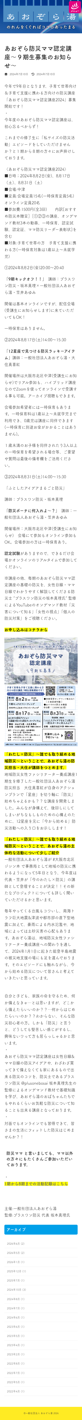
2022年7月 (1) (15, 1372)
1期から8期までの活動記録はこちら (36, 1184)
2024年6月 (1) (15, 1317)
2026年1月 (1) (15, 1262)
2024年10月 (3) (16, 1289)
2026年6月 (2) (15, 1243)
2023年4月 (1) (15, 1345)
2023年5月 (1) (15, 1336)
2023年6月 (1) (15, 1326)
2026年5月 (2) (15, 1252)
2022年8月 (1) (15, 1363)
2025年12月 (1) (16, 1271)
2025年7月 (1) (15, 1280)
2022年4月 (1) (15, 1391)
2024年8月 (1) (15, 1298)
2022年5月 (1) (15, 1382)
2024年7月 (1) (15, 1308)
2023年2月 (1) (15, 1354)
